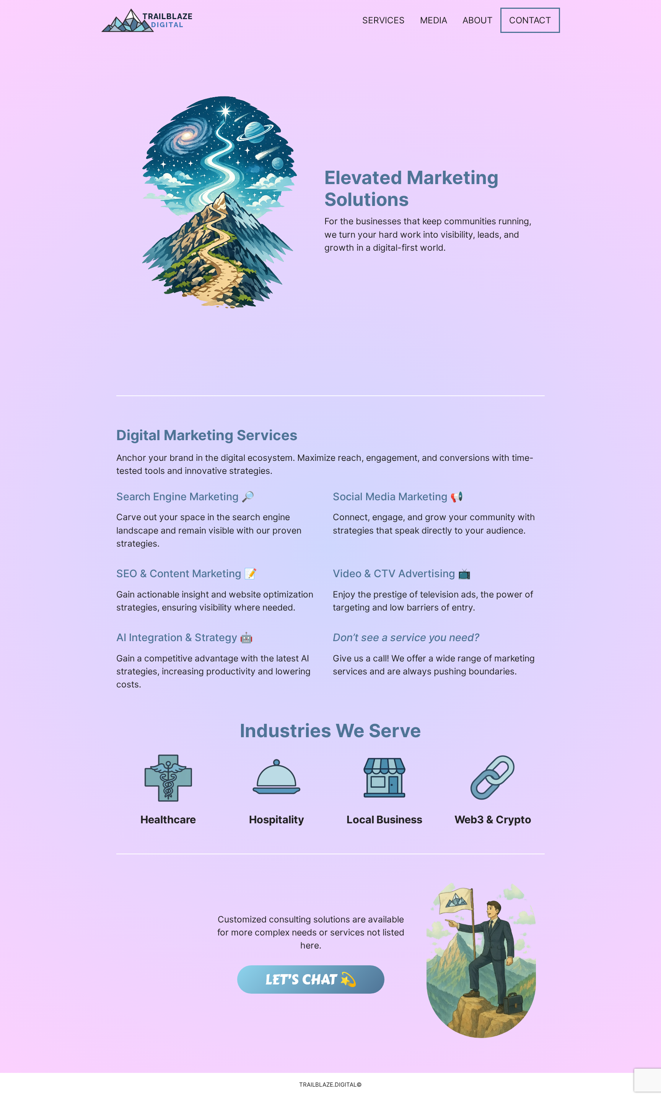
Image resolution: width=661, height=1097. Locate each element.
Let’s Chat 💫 (311, 979)
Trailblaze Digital (167, 20)
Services (383, 20)
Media (433, 20)
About (477, 20)
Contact (530, 20)
